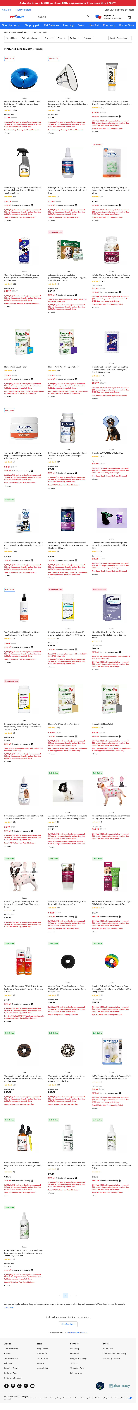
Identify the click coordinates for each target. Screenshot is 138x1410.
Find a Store (108, 1348)
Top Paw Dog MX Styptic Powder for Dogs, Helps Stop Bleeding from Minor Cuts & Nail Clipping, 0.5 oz (23, 456)
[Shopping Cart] (132, 18)
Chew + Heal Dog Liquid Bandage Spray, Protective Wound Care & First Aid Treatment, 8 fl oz (111, 1165)
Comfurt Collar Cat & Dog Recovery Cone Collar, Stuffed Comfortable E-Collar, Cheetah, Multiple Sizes (66, 1078)
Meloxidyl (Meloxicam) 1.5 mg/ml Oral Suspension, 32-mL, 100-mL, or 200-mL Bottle (109, 635)
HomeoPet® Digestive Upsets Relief (63, 367)
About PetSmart (11, 1348)
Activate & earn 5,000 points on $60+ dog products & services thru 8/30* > (68, 3)
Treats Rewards (11, 1358)
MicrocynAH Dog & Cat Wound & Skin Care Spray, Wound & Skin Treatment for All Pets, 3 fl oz (67, 190)
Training (73, 1363)
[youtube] (32, 1386)
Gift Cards (8, 1363)
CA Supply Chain (86, 1398)
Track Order (42, 1358)
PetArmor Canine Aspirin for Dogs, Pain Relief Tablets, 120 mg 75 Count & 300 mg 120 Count (67, 456)
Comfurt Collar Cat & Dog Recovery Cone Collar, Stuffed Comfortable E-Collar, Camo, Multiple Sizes (23, 1078)
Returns (40, 1363)
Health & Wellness (19, 32)
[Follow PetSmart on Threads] (19, 1386)
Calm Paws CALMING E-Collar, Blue (107, 453)
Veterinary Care (77, 1368)
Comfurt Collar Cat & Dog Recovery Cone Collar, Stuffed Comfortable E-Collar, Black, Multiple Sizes (67, 989)
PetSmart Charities (12, 1378)
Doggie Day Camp (78, 1358)
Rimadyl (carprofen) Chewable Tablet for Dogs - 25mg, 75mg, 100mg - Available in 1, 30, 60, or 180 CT (22, 727)
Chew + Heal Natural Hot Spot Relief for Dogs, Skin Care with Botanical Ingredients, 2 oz (23, 1165)
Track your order (23, 10)
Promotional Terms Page (77, 1332)
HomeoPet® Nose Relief (102, 724)
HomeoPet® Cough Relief (15, 367)
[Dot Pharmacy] (119, 1386)
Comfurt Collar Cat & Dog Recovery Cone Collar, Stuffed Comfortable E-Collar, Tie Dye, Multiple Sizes (111, 989)
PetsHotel (74, 1353)
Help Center (42, 1348)
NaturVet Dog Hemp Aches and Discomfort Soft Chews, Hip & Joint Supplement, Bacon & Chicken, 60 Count (68, 545)
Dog (6, 32)
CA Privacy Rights (102, 1398)
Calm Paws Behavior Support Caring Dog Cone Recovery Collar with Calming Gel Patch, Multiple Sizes (110, 369)
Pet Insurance (76, 1373)
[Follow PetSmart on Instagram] (13, 1386)
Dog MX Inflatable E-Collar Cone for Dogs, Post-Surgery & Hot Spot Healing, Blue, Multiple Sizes (22, 104)
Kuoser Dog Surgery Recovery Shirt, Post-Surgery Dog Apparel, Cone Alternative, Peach (22, 904)
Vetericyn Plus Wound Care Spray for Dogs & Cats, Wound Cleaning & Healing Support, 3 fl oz (23, 545)
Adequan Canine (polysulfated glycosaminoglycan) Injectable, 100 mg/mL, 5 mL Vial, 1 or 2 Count (67, 278)
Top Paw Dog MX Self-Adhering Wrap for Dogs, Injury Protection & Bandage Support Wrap (111, 190)
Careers (7, 1353)
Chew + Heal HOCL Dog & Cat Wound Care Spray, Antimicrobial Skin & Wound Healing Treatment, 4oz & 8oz (23, 1253)
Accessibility (42, 1368)
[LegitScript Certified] (100, 1385)
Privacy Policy (55, 1398)
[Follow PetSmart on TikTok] (26, 1386)
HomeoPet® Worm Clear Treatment (63, 724)
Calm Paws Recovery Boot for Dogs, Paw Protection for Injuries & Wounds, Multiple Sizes (109, 545)
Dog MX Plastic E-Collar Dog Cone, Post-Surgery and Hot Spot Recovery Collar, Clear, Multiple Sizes (68, 104)
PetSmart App (10, 1373)
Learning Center (11, 1368)
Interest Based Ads (70, 1398)
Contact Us (42, 1353)
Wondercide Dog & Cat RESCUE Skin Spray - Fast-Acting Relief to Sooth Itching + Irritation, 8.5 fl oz (23, 989)
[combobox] (64, 16)
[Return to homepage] (17, 16)
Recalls (34, 1398)
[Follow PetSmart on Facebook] (6, 1386)
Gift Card (6, 10)
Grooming (74, 1348)
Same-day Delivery (111, 1358)
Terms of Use (43, 1398)
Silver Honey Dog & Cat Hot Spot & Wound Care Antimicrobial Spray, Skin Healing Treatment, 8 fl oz (22, 190)
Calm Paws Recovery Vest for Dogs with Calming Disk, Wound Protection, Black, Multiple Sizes (21, 278)
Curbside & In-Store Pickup (114, 1353)
